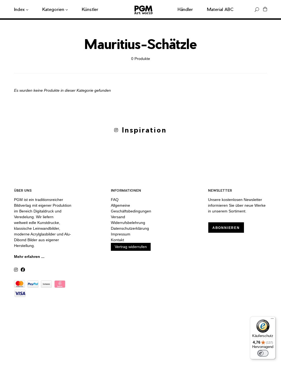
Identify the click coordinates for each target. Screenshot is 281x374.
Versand (118, 217)
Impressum (120, 234)
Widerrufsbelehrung (128, 222)
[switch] (262, 353)
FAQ (115, 199)
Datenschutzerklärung (130, 228)
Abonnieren (226, 228)
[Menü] (272, 320)
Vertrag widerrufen (131, 246)
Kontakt (117, 240)
